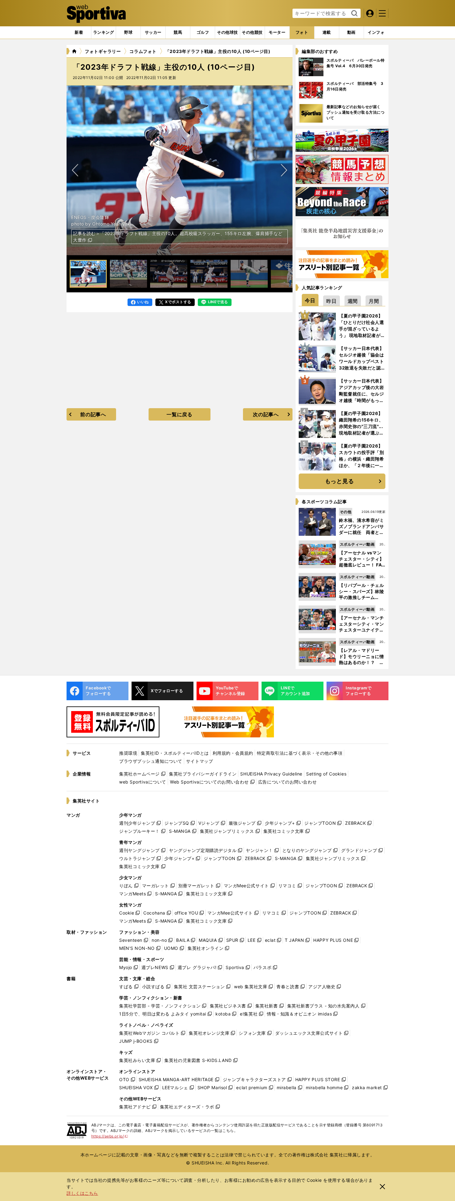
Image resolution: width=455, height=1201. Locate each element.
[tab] (128, 32)
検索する (353, 13)
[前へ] (283, 170)
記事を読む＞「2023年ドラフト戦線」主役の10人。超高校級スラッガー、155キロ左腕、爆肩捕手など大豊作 (178, 236)
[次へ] (75, 170)
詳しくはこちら (82, 1193)
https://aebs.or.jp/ (109, 1136)
